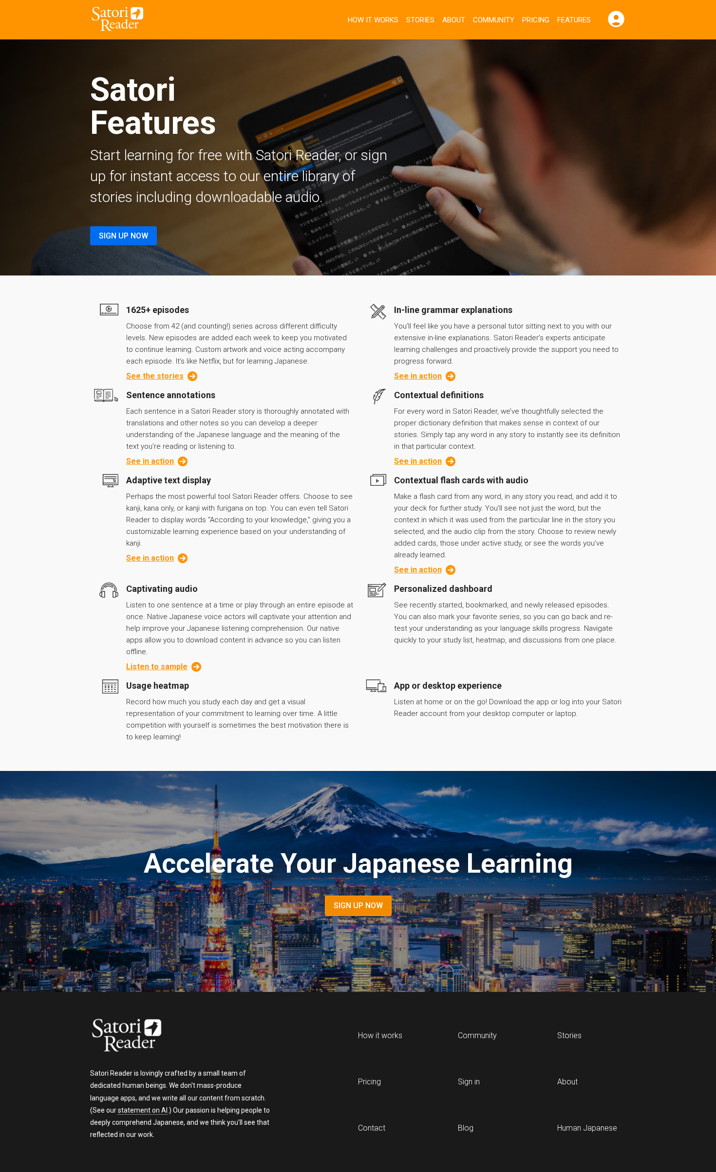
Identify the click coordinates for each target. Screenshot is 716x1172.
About (453, 20)
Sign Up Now (123, 235)
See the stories (155, 376)
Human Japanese (587, 1128)
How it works (380, 1035)
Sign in (469, 1081)
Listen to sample (157, 666)
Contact (371, 1128)
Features (574, 20)
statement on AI (143, 1110)
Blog (465, 1128)
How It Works (373, 20)
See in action (418, 376)
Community (493, 20)
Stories (420, 20)
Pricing (535, 20)
